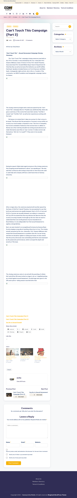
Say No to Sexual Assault (14, 322)
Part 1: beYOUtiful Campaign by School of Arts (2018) (41, 358)
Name (8, 442)
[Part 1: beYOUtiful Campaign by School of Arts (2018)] (41, 351)
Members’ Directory (38, 481)
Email (23, 442)
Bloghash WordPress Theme (57, 495)
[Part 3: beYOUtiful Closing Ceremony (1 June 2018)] (12, 351)
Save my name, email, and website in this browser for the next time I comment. (27, 451)
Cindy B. (9, 369)
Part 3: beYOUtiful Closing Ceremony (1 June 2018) (11, 358)
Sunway (15, 26)
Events (9, 26)
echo (19, 378)
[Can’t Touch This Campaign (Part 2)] (26, 351)
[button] (21, 381)
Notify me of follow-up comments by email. (20, 454)
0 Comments (29, 40)
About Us (38, 479)
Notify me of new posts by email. (18, 457)
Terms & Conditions (38, 484)
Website (37, 442)
